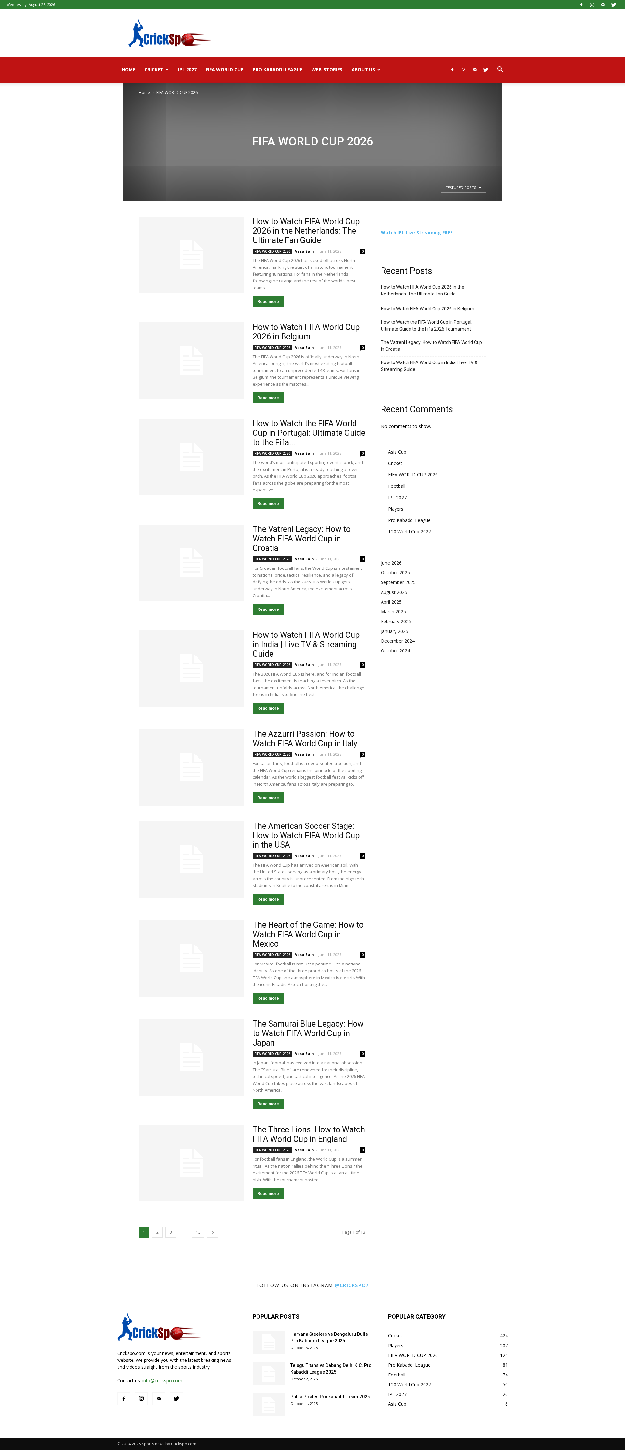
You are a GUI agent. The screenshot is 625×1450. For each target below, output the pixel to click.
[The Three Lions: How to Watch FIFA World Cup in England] (191, 1163)
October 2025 (395, 572)
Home (128, 69)
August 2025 (394, 592)
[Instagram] (592, 4)
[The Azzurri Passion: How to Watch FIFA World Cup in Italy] (191, 767)
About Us (363, 69)
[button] (500, 70)
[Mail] (603, 4)
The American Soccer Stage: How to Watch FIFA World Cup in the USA (306, 835)
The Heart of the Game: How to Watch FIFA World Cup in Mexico (308, 934)
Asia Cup (397, 452)
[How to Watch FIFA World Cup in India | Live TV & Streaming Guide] (191, 668)
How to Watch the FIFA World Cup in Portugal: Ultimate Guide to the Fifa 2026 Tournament (426, 326)
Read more (268, 301)
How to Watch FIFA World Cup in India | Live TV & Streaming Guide (306, 644)
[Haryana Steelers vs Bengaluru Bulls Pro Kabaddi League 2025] (269, 1342)
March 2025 (393, 612)
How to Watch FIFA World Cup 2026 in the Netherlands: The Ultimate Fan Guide (306, 231)
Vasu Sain (304, 251)
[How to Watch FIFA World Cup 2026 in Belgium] (191, 360)
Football (396, 486)
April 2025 (391, 602)
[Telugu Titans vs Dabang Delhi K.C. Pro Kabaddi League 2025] (269, 1373)
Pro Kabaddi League (277, 69)
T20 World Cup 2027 (409, 531)
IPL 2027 (187, 69)
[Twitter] (613, 4)
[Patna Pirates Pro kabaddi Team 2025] (269, 1404)
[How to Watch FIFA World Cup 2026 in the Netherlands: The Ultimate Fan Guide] (191, 255)
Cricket (154, 69)
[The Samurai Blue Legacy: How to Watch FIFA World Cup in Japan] (191, 1057)
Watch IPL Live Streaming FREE (417, 232)
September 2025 (398, 582)
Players (395, 509)
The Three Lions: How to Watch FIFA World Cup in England (309, 1134)
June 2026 (391, 563)
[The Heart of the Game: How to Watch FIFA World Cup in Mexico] (191, 958)
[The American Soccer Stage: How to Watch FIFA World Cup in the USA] (191, 859)
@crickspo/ (351, 1285)
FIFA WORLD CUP (224, 69)
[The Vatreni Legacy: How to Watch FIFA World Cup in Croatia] (191, 563)
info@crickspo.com (162, 1380)
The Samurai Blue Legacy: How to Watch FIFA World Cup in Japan (308, 1033)
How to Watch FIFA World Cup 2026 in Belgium (306, 331)
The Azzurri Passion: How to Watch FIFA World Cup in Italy (305, 738)
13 (198, 1232)
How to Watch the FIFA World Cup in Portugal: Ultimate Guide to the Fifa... (309, 433)
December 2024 (398, 641)
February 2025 (396, 621)
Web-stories (327, 69)
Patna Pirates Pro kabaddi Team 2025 (330, 1396)
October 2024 (395, 651)
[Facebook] (581, 4)
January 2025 (394, 631)
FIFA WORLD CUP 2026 (272, 251)
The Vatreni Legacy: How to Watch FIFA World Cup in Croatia (302, 539)
